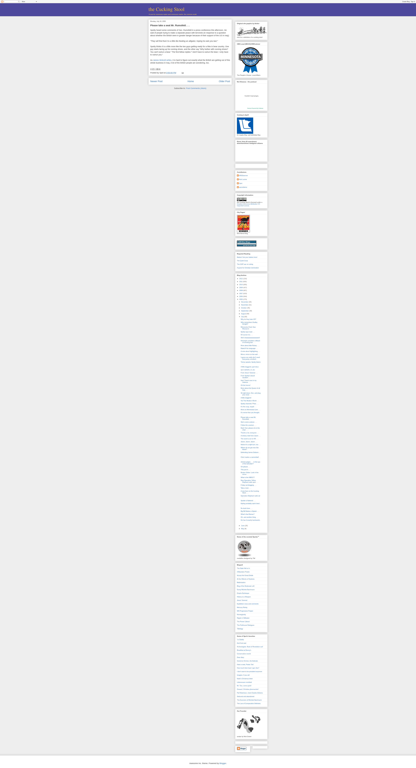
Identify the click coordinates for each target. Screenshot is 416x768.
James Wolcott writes (162, 60)
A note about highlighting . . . (250, 351)
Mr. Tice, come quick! (244, 686)
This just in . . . (246, 469)
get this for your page (249, 245)
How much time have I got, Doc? (248, 668)
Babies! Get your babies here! (247, 257)
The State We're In (243, 568)
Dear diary (240, 657)
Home (191, 81)
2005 (241, 299)
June (243, 525)
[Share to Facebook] (157, 69)
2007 (241, 293)
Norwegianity (241, 614)
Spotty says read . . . (248, 332)
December (245, 302)
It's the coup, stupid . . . (249, 407)
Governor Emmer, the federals (247, 661)
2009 (241, 287)
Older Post (224, 81)
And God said (241, 643)
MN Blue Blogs (244, 242)
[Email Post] (182, 73)
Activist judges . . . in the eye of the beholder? (250, 463)
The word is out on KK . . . (249, 439)
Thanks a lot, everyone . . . (250, 433)
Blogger (222, 763)
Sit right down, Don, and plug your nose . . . (251, 394)
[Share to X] (155, 69)
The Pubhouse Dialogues (245, 625)
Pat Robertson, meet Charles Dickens (250, 693)
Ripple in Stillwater (243, 618)
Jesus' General (242, 600)
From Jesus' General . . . (249, 373)
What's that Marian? (247, 514)
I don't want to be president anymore (249, 671)
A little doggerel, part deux (250, 367)
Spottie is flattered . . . (248, 500)
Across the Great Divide (245, 575)
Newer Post (156, 81)
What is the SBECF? (248, 477)
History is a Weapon (244, 597)
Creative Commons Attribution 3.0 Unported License (248, 205)
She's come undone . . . (249, 422)
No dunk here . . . (247, 508)
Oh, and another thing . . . (249, 517)
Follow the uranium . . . (248, 425)
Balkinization (241, 582)
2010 (241, 284)
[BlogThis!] (153, 69)
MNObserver (243, 175)
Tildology (240, 629)
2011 (241, 281)
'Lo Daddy (240, 639)
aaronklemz (243, 187)
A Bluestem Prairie (243, 572)
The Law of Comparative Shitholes (249, 703)
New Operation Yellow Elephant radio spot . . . (249, 481)
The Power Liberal (243, 621)
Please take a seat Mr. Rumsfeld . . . (170, 25)
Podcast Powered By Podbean (255, 108)
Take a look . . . (246, 488)
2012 (241, 278)
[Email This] (151, 69)
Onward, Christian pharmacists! (247, 689)
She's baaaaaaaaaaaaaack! (250, 338)
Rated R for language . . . (249, 348)
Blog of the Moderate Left (245, 586)
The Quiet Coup (242, 260)
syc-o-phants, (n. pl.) (248, 370)
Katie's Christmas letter (245, 679)
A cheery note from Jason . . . (251, 436)
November (245, 305)
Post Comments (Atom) (196, 88)
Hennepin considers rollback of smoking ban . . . (250, 341)
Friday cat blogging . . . (248, 485)
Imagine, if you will (243, 675)
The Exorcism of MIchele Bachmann (249, 700)
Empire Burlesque (243, 593)
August (243, 314)
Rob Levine (243, 179)
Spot (240, 183)
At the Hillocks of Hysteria (245, 579)
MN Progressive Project (245, 611)
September (245, 311)
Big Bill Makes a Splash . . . (250, 511)
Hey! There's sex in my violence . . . (248, 381)
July (242, 316)
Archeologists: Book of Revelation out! (250, 647)
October (244, 308)
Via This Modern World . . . (250, 401)
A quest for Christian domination (248, 268)
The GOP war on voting (245, 264)
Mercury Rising (242, 607)
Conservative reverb (244, 654)
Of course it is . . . (247, 335)
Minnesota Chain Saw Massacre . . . (248, 328)
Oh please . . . (245, 467)
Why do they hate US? (248, 319)
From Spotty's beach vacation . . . (248, 376)
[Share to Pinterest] (159, 69)
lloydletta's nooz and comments (247, 604)
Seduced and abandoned (245, 696)
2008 (241, 290)
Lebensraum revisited (244, 682)
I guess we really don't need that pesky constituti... (250, 358)
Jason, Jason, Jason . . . (249, 441)
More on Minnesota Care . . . (250, 409)
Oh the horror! (245, 385)
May (243, 528)
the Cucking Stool (166, 9)
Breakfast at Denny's (244, 650)
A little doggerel (246, 398)
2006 (241, 296)
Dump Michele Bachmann (246, 589)
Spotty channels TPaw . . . (250, 403)
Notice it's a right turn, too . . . (251, 444)
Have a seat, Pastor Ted (245, 664)
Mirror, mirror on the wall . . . (250, 354)
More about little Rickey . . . (250, 345)
